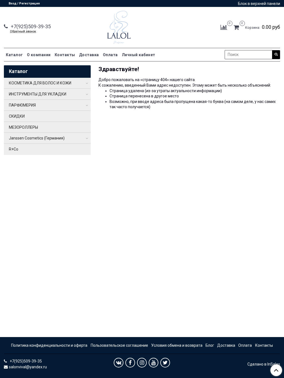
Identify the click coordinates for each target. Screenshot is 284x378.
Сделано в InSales (263, 364)
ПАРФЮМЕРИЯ (22, 105)
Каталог (14, 55)
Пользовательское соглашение (119, 345)
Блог (210, 345)
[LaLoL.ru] (119, 26)
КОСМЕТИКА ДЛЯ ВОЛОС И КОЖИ (40, 83)
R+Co (13, 149)
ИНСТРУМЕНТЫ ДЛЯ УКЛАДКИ (37, 94)
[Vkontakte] (118, 362)
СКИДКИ (17, 116)
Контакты (65, 55)
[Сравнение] (223, 27)
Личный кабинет (138, 55)
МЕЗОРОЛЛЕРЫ (23, 127)
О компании (39, 55)
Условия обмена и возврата (176, 345)
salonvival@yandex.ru (28, 367)
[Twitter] (165, 362)
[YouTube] (153, 362)
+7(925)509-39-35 (30, 26)
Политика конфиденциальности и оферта (49, 345)
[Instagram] (142, 362)
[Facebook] (130, 362)
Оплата (110, 55)
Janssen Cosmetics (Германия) (37, 138)
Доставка (89, 55)
